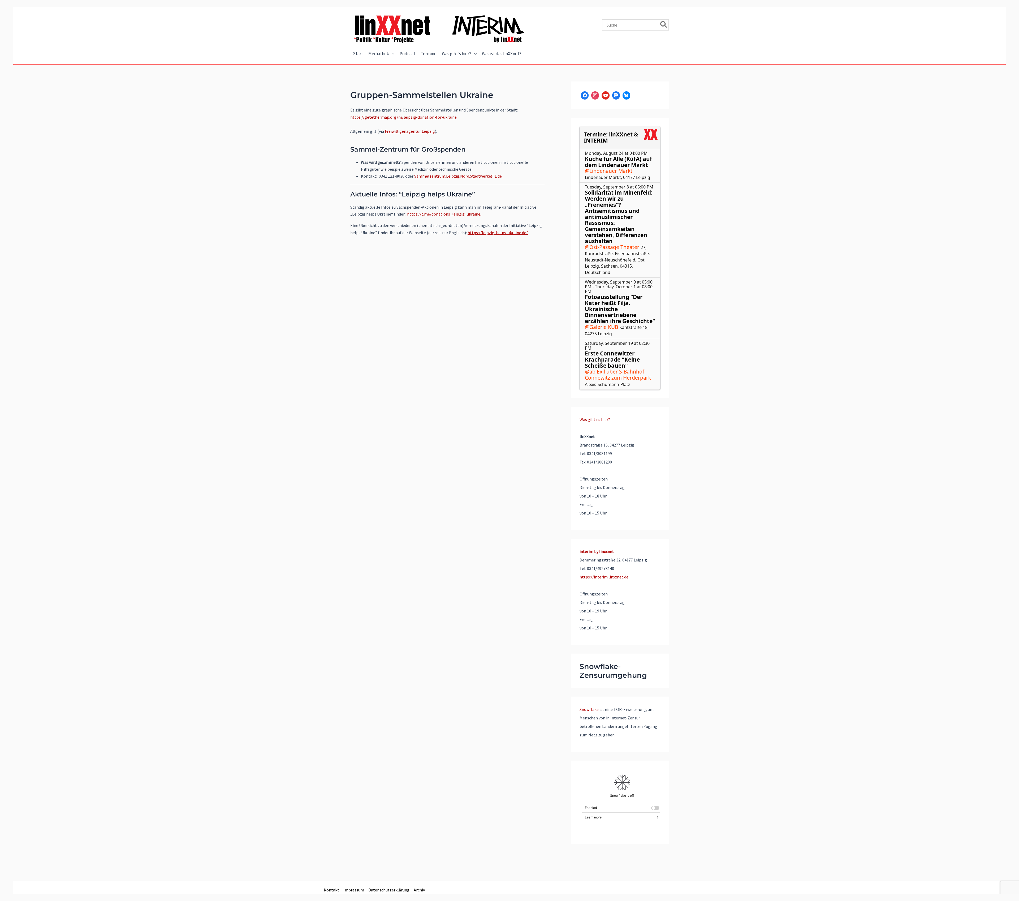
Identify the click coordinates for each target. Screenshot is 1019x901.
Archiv (419, 890)
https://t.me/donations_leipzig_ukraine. (444, 214)
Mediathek (378, 54)
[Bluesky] (626, 95)
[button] (391, 54)
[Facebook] (585, 95)
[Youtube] (605, 95)
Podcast (407, 54)
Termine (429, 54)
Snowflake (589, 709)
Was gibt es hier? (595, 419)
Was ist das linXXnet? (501, 54)
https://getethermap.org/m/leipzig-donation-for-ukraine (403, 117)
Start (358, 54)
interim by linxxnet (597, 551)
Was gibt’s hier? (456, 54)
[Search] (663, 25)
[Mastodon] (616, 95)
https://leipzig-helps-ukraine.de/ (498, 232)
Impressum (353, 890)
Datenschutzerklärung (388, 890)
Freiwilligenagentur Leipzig (410, 131)
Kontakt (331, 890)
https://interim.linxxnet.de (604, 577)
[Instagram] (595, 95)
